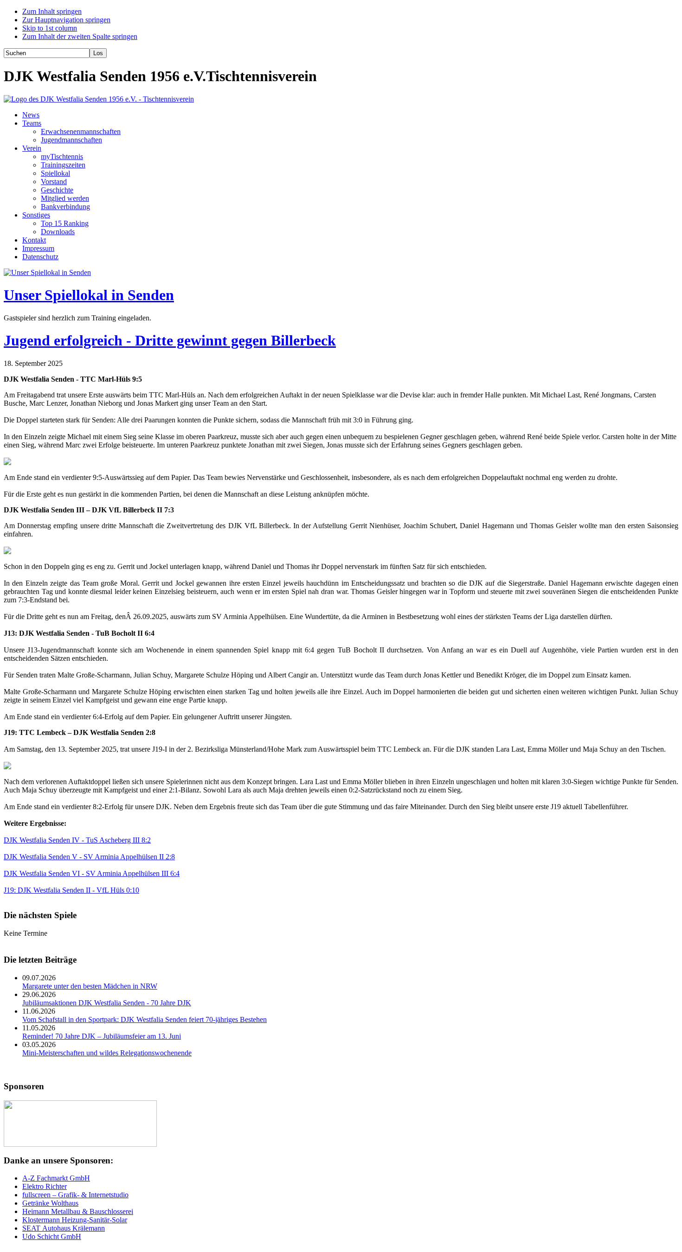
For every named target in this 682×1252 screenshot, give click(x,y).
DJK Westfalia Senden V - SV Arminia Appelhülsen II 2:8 (89, 857)
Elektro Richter (44, 1186)
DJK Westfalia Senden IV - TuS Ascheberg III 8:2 (77, 840)
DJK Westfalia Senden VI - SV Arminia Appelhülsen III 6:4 (92, 873)
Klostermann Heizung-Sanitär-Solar (74, 1220)
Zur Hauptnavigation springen (66, 20)
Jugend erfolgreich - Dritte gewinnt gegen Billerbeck (170, 340)
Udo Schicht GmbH (51, 1236)
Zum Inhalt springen (52, 11)
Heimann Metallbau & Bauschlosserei (77, 1211)
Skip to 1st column (49, 28)
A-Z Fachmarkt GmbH (56, 1178)
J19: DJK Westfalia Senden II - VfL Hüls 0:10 (71, 890)
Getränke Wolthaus (50, 1203)
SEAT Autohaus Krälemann (63, 1228)
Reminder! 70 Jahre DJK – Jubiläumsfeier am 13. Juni (101, 1036)
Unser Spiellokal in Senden (89, 295)
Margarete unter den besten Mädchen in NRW (89, 986)
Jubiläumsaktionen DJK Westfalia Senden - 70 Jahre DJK (106, 1003)
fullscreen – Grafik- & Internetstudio (75, 1195)
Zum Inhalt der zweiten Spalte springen (79, 36)
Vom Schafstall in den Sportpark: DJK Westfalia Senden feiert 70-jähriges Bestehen (144, 1019)
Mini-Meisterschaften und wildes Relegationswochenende (107, 1053)
